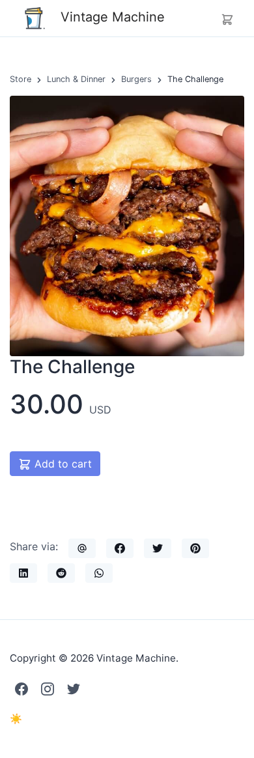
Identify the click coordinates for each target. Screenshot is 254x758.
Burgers (136, 79)
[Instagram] (47, 688)
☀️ (16, 718)
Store (20, 79)
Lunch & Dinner (76, 79)
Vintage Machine (111, 17)
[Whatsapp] (99, 573)
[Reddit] (61, 573)
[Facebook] (120, 548)
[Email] (82, 548)
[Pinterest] (195, 548)
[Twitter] (157, 548)
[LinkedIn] (23, 573)
